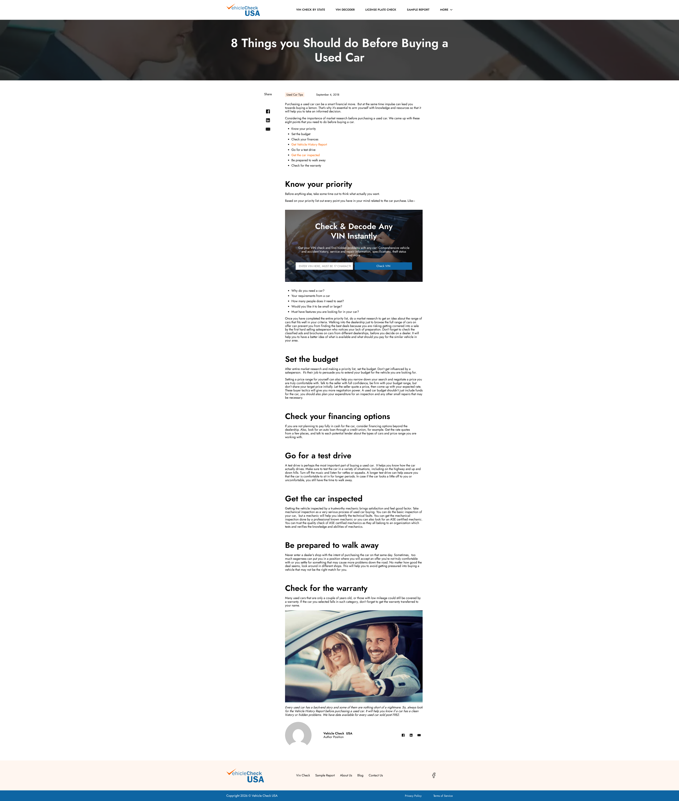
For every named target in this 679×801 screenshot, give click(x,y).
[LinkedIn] (268, 120)
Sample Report (418, 9)
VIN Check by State (310, 9)
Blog (360, 775)
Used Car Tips (294, 95)
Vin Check (303, 775)
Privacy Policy (413, 795)
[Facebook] (268, 111)
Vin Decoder (345, 9)
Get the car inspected (305, 155)
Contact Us (376, 775)
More (444, 9)
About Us (346, 775)
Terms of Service (443, 795)
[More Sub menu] (451, 9)
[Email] (268, 129)
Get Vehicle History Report (309, 144)
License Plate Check (380, 9)
